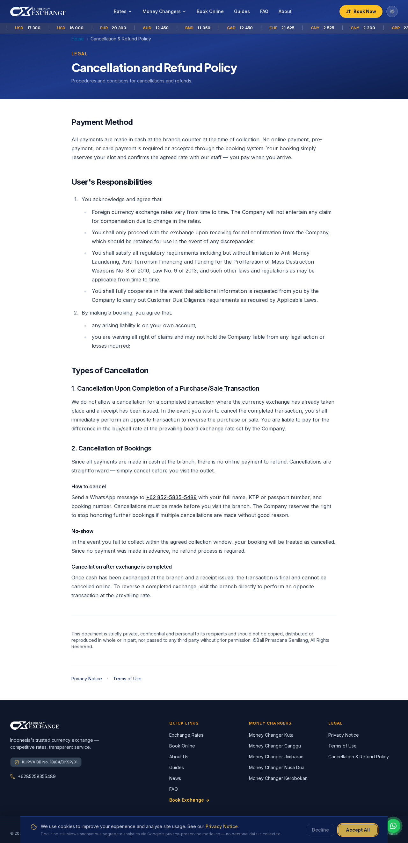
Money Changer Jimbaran (276, 756)
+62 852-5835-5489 (171, 497)
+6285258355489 (37, 776)
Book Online (210, 11)
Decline (320, 829)
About (285, 11)
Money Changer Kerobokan (278, 778)
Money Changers (161, 11)
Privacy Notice (86, 678)
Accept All (358, 829)
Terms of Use (127, 678)
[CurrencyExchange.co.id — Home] (34, 725)
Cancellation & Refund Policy (358, 756)
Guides (242, 11)
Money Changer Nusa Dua (276, 767)
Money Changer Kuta (271, 735)
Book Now (364, 11)
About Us (178, 756)
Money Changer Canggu (275, 745)
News (175, 778)
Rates (120, 11)
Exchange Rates (186, 735)
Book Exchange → (189, 800)
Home (77, 38)
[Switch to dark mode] (392, 11)
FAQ (264, 11)
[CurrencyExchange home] (38, 11)
